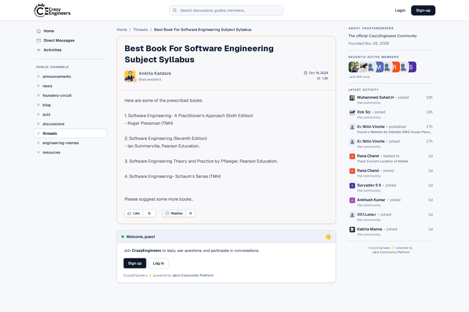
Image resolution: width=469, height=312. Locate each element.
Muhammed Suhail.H (375, 97)
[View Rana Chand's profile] (394, 67)
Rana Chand (368, 155)
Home (122, 29)
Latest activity (363, 90)
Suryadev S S (369, 185)
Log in (158, 263)
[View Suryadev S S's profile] (410, 67)
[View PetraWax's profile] (386, 67)
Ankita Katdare (155, 73)
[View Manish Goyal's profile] (378, 67)
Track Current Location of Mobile (382, 161)
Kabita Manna (369, 229)
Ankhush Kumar (371, 199)
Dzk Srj (363, 112)
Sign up (135, 263)
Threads (140, 29)
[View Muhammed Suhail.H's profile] (353, 67)
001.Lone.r (366, 214)
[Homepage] (52, 10)
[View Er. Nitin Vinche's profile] (370, 67)
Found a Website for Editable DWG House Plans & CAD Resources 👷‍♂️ (395, 132)
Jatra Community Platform (193, 275)
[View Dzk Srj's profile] (362, 67)
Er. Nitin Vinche (371, 126)
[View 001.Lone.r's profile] (402, 67)
